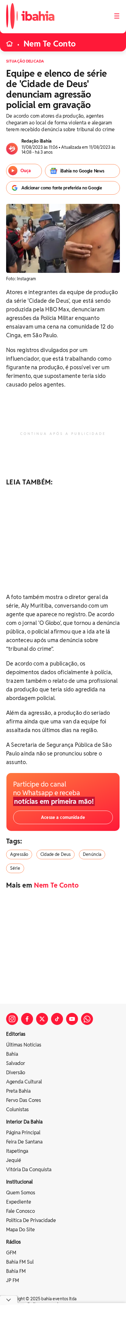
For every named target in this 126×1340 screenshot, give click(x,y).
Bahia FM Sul (20, 1262)
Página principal (23, 1132)
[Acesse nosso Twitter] (42, 1019)
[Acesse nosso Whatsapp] (87, 1019)
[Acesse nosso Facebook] (27, 1019)
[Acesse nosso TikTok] (57, 1019)
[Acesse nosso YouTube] (72, 1019)
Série (15, 868)
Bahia (12, 1054)
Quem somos (20, 1192)
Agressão (19, 854)
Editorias (15, 1034)
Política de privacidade (31, 1220)
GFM (11, 1252)
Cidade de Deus (55, 854)
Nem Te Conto (50, 43)
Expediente (18, 1202)
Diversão (15, 1072)
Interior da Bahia (24, 1122)
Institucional (19, 1182)
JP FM (12, 1280)
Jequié (13, 1160)
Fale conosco (20, 1211)
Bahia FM (16, 1271)
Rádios (13, 1242)
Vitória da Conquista (28, 1169)
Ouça (25, 170)
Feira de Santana (24, 1142)
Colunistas (17, 1109)
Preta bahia (18, 1091)
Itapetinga (17, 1151)
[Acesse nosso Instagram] (12, 1019)
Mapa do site (20, 1229)
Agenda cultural (24, 1082)
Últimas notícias (23, 1045)
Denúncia (92, 854)
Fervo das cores (23, 1100)
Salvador (15, 1063)
